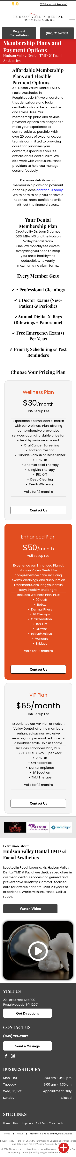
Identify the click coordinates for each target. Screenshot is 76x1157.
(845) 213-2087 (15, 1036)
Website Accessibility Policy (50, 1143)
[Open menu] (72, 17)
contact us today (49, 190)
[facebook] (6, 1056)
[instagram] (13, 1056)
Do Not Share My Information (33, 1140)
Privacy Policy (7, 1140)
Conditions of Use (59, 1140)
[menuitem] (8, 1123)
